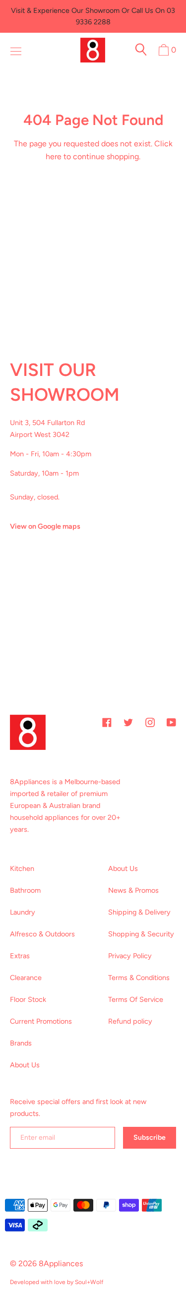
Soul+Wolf (89, 1282)
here (54, 156)
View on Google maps (45, 526)
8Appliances (61, 1263)
